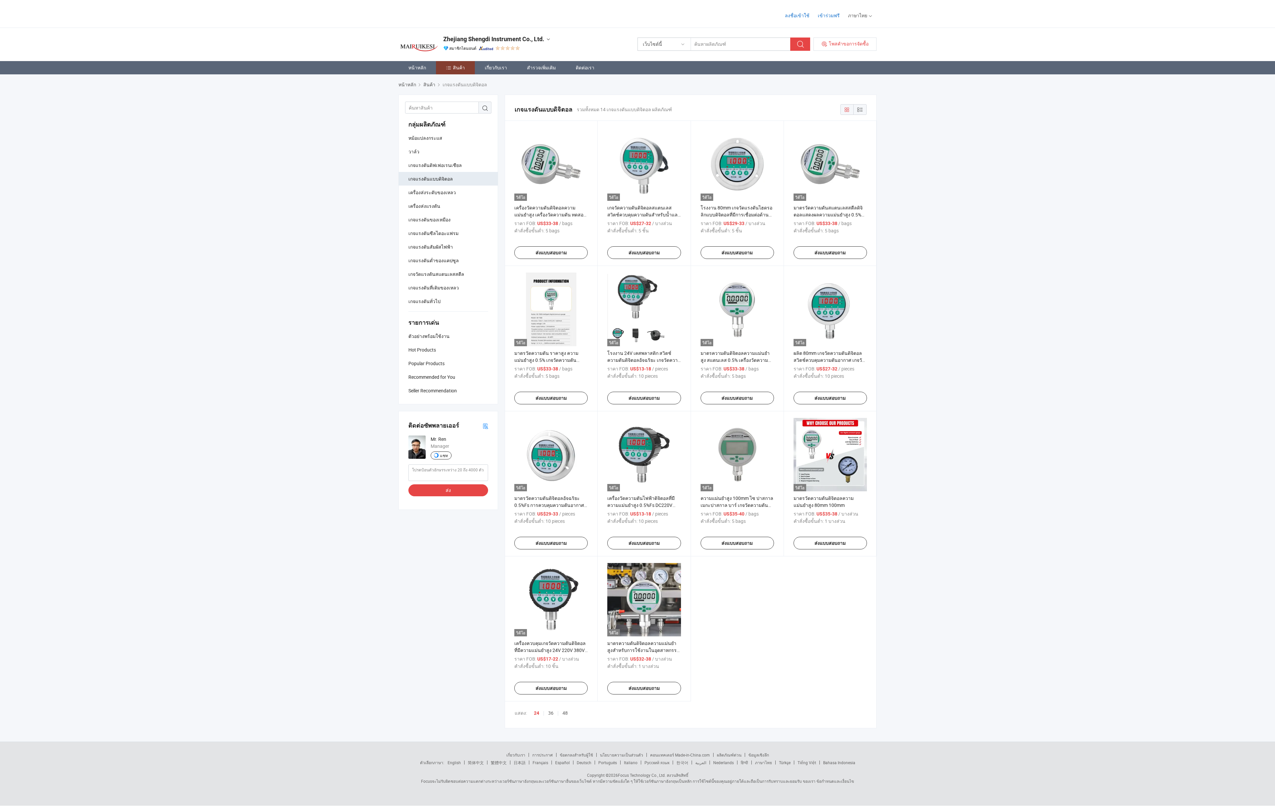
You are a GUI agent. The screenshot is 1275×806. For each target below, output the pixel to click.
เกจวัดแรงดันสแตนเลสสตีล (436, 274)
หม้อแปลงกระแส (425, 138)
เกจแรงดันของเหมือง (429, 219)
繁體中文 (499, 762)
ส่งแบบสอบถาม (551, 252)
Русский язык (656, 762)
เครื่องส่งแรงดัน (424, 206)
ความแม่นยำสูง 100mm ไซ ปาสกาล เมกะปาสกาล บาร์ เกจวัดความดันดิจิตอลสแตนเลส (737, 505)
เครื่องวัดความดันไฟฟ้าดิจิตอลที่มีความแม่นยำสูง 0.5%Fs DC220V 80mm (641, 505)
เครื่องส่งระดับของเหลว (432, 192)
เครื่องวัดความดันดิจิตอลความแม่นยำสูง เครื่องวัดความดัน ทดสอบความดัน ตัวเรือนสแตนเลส (550, 214)
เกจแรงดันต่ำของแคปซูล (433, 260)
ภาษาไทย (763, 762)
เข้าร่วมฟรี (829, 15)
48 (565, 713)
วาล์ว (413, 151)
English (454, 762)
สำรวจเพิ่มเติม (541, 67)
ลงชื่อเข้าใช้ (797, 15)
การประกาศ (542, 755)
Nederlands (723, 762)
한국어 (682, 762)
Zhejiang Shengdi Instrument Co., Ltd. (493, 39)
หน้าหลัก (417, 67)
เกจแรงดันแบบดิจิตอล (430, 179)
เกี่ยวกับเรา (496, 67)
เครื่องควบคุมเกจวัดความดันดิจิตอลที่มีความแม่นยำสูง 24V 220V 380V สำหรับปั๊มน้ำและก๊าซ (550, 650)
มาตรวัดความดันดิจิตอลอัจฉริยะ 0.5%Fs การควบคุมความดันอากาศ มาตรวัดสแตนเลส (549, 505)
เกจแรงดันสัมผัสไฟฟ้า (430, 247)
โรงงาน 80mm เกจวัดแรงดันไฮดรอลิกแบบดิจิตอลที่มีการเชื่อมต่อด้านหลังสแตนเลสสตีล (736, 214)
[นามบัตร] (485, 425)
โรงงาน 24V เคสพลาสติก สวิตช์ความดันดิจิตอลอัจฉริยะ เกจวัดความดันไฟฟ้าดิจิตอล (644, 360)
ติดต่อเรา (585, 67)
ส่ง (448, 490)
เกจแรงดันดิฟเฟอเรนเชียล (435, 165)
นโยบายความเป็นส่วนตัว (621, 755)
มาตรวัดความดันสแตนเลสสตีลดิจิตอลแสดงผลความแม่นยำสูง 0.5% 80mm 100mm (828, 214)
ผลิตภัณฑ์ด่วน (729, 755)
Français (540, 762)
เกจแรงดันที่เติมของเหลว (433, 287)
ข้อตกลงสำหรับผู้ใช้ (576, 755)
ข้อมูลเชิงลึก (758, 755)
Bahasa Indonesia (839, 762)
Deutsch (584, 762)
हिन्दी (744, 762)
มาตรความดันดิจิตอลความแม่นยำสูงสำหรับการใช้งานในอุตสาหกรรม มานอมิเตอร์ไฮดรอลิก (643, 650)
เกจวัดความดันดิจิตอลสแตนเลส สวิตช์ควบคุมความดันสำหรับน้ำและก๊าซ (643, 214)
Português (607, 762)
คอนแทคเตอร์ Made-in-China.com (680, 755)
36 (550, 713)
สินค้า (459, 67)
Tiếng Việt (807, 762)
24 (536, 713)
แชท (444, 455)
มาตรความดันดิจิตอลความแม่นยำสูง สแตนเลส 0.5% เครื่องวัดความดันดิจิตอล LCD (735, 360)
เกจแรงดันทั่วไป (424, 301)
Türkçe (785, 762)
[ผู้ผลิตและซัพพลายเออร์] (441, 13)
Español (562, 762)
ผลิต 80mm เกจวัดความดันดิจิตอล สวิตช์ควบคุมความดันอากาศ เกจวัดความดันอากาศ (829, 360)
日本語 (520, 762)
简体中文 (476, 762)
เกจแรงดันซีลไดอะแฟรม (433, 233)
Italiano (631, 762)
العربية (700, 762)
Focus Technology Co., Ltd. (642, 775)
